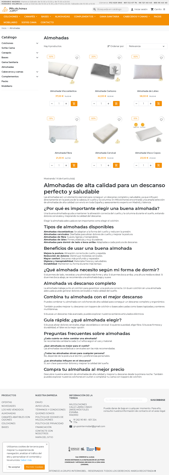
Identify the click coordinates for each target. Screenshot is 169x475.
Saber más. (26, 460)
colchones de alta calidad (95, 302)
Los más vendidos (13, 409)
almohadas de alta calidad (90, 374)
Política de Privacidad (49, 423)
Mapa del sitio (44, 437)
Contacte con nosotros (44, 432)
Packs (157, 16)
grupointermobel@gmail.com (89, 426)
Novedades (9, 406)
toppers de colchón (99, 306)
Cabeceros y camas (135, 16)
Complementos (84, 16)
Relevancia (147, 46)
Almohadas (62, 16)
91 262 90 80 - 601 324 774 (84, 421)
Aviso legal (42, 406)
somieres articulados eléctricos (127, 314)
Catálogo (9, 37)
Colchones (11, 16)
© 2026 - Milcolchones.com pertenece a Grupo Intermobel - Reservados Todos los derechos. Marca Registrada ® (84, 471)
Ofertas (7, 402)
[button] (139, 9)
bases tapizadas (145, 306)
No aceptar (14, 467)
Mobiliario (10, 22)
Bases (45, 16)
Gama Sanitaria (109, 16)
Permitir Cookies (34, 467)
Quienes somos (44, 413)
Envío (39, 402)
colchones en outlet (82, 377)
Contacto (47, 22)
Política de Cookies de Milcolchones (49, 418)
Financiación (43, 427)
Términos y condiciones (50, 409)
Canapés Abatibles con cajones (16, 418)
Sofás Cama (29, 22)
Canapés (30, 16)
